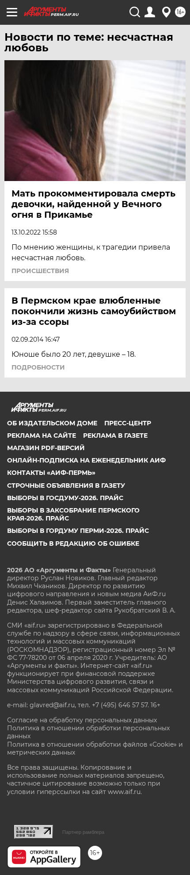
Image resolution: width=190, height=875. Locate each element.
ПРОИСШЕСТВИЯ (40, 271)
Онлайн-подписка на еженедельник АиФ (86, 460)
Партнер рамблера (83, 832)
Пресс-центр (127, 423)
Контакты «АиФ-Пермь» (51, 473)
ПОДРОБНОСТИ (38, 367)
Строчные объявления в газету (66, 486)
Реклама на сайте (41, 435)
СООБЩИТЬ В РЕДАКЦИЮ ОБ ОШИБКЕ (73, 543)
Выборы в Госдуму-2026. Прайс (65, 498)
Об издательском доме (52, 423)
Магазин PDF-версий (46, 448)
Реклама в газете (115, 435)
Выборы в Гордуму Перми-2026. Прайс (78, 531)
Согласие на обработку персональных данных (82, 720)
